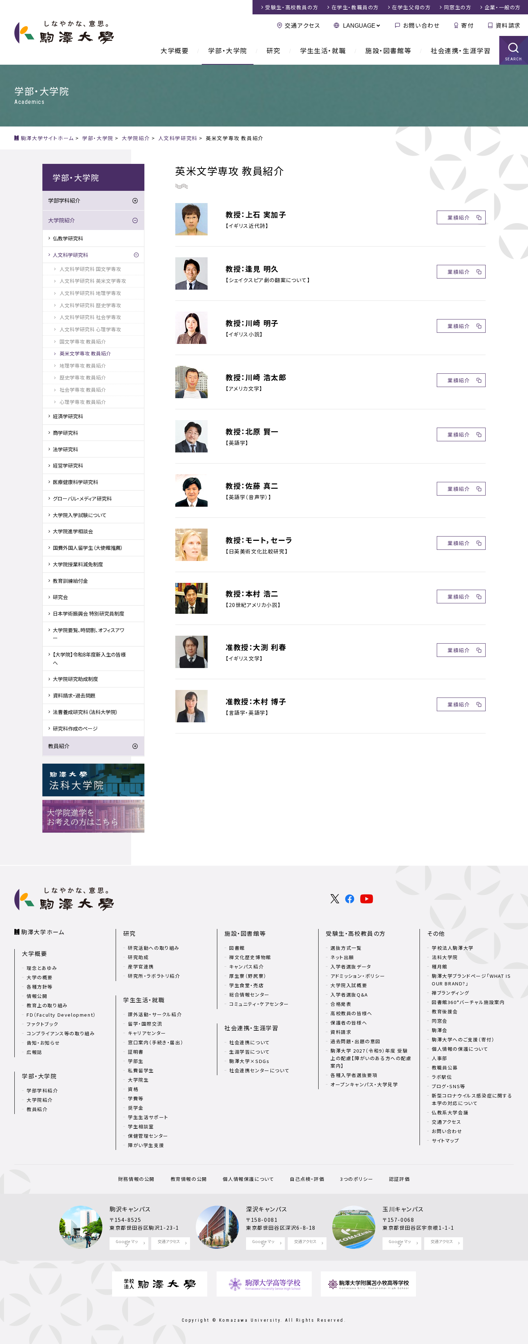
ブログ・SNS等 (449, 1086)
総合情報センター (249, 994)
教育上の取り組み (47, 1005)
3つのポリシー (356, 1178)
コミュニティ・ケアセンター (259, 1003)
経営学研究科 (68, 465)
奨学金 (136, 1107)
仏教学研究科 (68, 238)
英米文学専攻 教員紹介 (85, 353)
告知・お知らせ (43, 1042)
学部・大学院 (227, 50)
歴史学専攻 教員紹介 (83, 377)
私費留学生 (141, 1070)
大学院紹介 (61, 220)
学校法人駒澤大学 (453, 947)
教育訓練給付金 (70, 580)
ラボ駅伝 (442, 1076)
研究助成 (138, 957)
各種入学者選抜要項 (354, 1075)
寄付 (467, 25)
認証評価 (399, 1178)
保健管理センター (148, 1135)
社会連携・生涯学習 (461, 50)
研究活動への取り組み (154, 947)
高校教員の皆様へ (351, 1013)
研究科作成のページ (75, 728)
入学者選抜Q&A (349, 994)
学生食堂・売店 (246, 985)
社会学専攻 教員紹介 (83, 389)
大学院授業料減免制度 (78, 564)
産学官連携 (141, 966)
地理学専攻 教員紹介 (83, 365)
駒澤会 (440, 1030)
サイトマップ (445, 1140)
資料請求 (508, 25)
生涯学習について (249, 1051)
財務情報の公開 (136, 1178)
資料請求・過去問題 (74, 695)
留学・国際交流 (145, 1023)
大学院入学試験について (80, 515)
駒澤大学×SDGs (249, 1061)
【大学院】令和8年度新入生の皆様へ (89, 658)
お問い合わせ (421, 25)
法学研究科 (65, 449)
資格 (133, 1089)
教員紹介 (59, 746)
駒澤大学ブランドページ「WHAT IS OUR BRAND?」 (471, 979)
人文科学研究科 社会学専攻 (90, 317)
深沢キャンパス (266, 1209)
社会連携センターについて (259, 1070)
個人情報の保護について (460, 1048)
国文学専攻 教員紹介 (83, 341)
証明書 (136, 1051)
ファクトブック (42, 1024)
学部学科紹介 (64, 200)
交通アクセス (302, 25)
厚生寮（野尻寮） (248, 975)
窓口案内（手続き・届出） (156, 1042)
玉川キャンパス (403, 1209)
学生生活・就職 (323, 50)
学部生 (136, 1061)
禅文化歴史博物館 (250, 957)
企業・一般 (503, 7)
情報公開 (37, 996)
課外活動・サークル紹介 (155, 1014)
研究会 (60, 596)
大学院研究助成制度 (75, 678)
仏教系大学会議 (450, 1112)
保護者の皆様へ (348, 1022)
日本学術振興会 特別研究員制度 (88, 613)
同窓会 (440, 1020)
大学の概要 (40, 977)
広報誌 (34, 1052)
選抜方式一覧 (346, 947)
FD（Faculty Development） (61, 1014)
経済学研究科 (68, 416)
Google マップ (127, 1243)
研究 (274, 50)
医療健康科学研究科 (75, 481)
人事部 (440, 1058)
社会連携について (249, 1042)
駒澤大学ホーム (43, 932)
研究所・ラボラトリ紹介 (154, 975)
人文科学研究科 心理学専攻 (90, 329)
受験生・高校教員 (291, 7)
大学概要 (175, 50)
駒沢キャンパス (130, 1209)
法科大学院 (445, 957)
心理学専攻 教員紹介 (83, 401)
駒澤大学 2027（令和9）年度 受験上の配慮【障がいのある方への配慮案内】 (371, 1058)
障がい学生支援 (146, 1145)
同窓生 (458, 7)
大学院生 (138, 1079)
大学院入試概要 (348, 985)
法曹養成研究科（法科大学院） (85, 711)
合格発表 (340, 1003)
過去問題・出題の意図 (355, 1041)
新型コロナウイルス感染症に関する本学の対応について (472, 1099)
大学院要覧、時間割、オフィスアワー (88, 633)
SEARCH (513, 59)
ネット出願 (342, 957)
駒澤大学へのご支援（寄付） (463, 1039)
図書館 (237, 947)
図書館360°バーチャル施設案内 (468, 1002)
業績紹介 (459, 217)
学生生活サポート (148, 1117)
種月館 (440, 966)
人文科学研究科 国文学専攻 (90, 268)
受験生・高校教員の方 (356, 933)
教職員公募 (445, 1067)
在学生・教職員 (355, 7)
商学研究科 (65, 432)
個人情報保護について (248, 1178)
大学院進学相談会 (73, 531)
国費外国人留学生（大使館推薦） (88, 547)
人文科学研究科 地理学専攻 (90, 292)
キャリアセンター (147, 1033)
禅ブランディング (450, 992)
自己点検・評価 (307, 1178)
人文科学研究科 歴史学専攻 (90, 305)
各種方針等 (40, 986)
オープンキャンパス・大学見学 (364, 1084)
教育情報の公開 (189, 1178)
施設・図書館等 (388, 50)
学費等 (136, 1098)
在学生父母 (411, 7)
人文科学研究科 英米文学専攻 (93, 280)
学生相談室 (141, 1126)
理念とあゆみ (42, 968)
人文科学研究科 (70, 254)
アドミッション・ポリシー (357, 975)
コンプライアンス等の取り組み (61, 1033)
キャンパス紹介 (246, 966)
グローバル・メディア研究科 (82, 498)
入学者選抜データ (350, 966)
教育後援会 (445, 1011)
